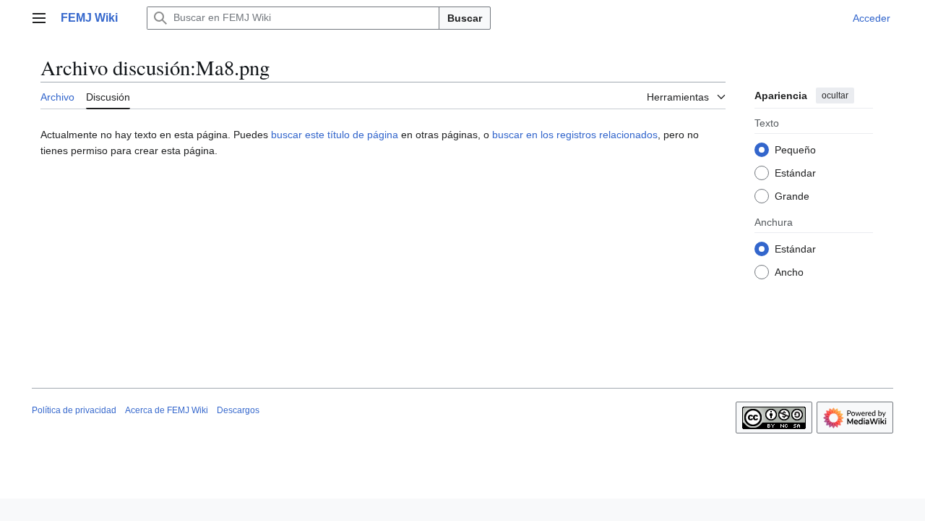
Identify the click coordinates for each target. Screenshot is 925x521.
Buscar (464, 18)
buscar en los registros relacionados (575, 134)
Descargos (238, 410)
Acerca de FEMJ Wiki (166, 410)
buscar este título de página (334, 134)
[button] (39, 18)
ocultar (835, 95)
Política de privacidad (74, 410)
